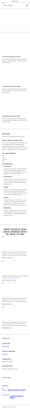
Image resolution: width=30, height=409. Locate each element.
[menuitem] (27, 5)
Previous (5, 46)
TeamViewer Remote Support (16, 397)
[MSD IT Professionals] (12, 5)
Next (24, 46)
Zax (12, 304)
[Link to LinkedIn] (22, 407)
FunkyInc (14, 280)
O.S (11, 328)
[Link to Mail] (26, 407)
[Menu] (27, 5)
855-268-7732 (5, 346)
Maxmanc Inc (11, 257)
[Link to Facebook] (24, 407)
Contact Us (5, 354)
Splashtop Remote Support (16, 390)
